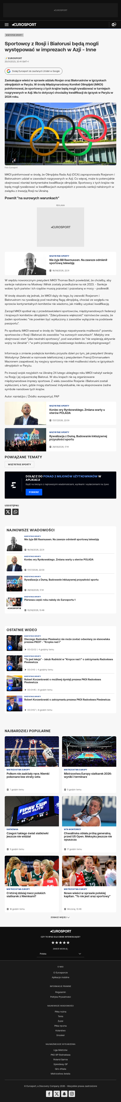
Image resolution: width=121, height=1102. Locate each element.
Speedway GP (61, 1064)
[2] (57, 942)
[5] (68, 942)
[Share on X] (8, 512)
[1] (53, 942)
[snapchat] (64, 1094)
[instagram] (72, 1094)
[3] (60, 942)
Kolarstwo (60, 1030)
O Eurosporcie (60, 972)
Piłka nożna (60, 1011)
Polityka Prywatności (60, 997)
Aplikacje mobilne (60, 977)
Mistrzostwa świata (60, 1073)
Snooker (60, 1035)
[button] (7, 24)
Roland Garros (60, 1059)
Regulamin (60, 992)
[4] (64, 942)
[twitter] (57, 1094)
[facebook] (49, 1094)
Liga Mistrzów (60, 1050)
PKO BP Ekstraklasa (60, 1055)
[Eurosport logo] (24, 24)
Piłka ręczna (60, 1026)
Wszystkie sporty (14, 35)
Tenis (60, 1016)
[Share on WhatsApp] (15, 512)
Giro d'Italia (60, 1069)
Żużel (60, 1021)
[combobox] (60, 953)
